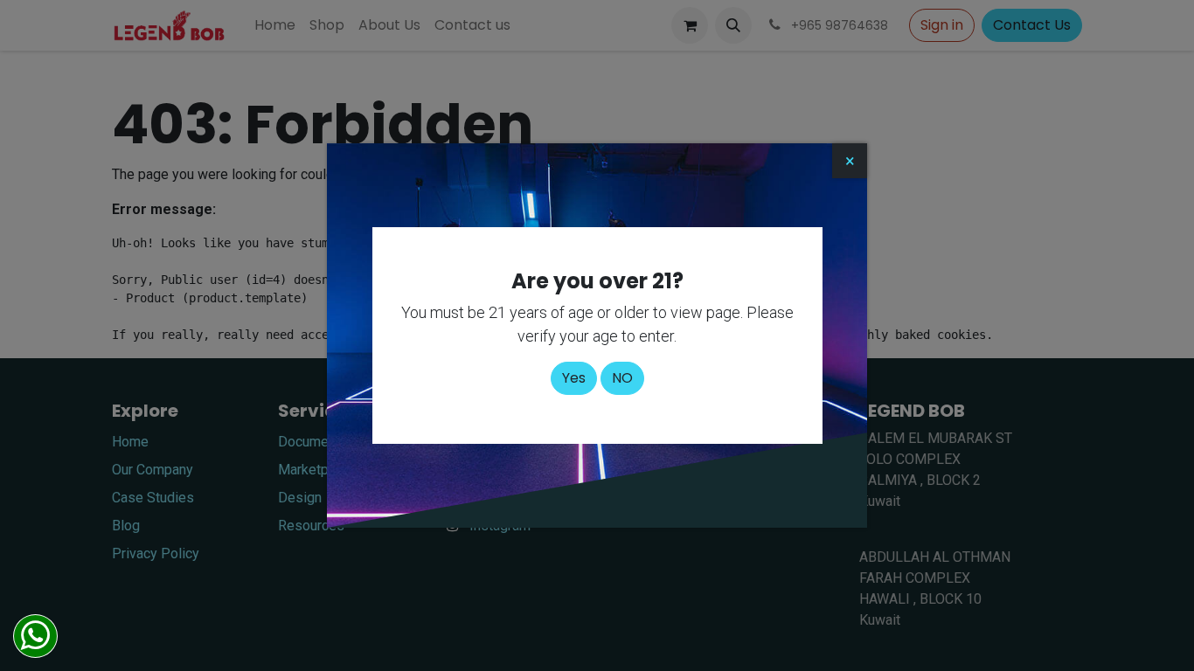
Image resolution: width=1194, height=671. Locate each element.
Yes (574, 378)
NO (622, 378)
